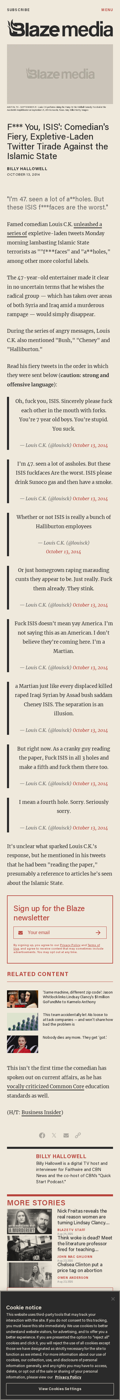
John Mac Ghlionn (74, 1257)
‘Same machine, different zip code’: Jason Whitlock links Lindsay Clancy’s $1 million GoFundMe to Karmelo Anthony (78, 997)
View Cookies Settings (60, 1389)
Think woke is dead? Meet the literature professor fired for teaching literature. (84, 1244)
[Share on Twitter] (54, 1135)
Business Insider (41, 1112)
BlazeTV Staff (71, 1230)
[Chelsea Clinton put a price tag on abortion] (29, 1274)
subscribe (18, 10)
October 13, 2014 (90, 445)
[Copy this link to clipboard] (78, 1135)
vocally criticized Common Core (45, 1086)
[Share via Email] (66, 1135)
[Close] (113, 1298)
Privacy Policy (70, 945)
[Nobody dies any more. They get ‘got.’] (22, 1043)
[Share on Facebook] (42, 1135)
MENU (107, 10)
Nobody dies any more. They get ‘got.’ (75, 1038)
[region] (60, 1345)
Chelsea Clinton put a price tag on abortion (80, 1268)
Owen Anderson (73, 1278)
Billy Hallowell (27, 169)
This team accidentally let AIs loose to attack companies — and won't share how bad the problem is (78, 1020)
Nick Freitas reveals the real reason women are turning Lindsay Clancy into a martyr (82, 1217)
